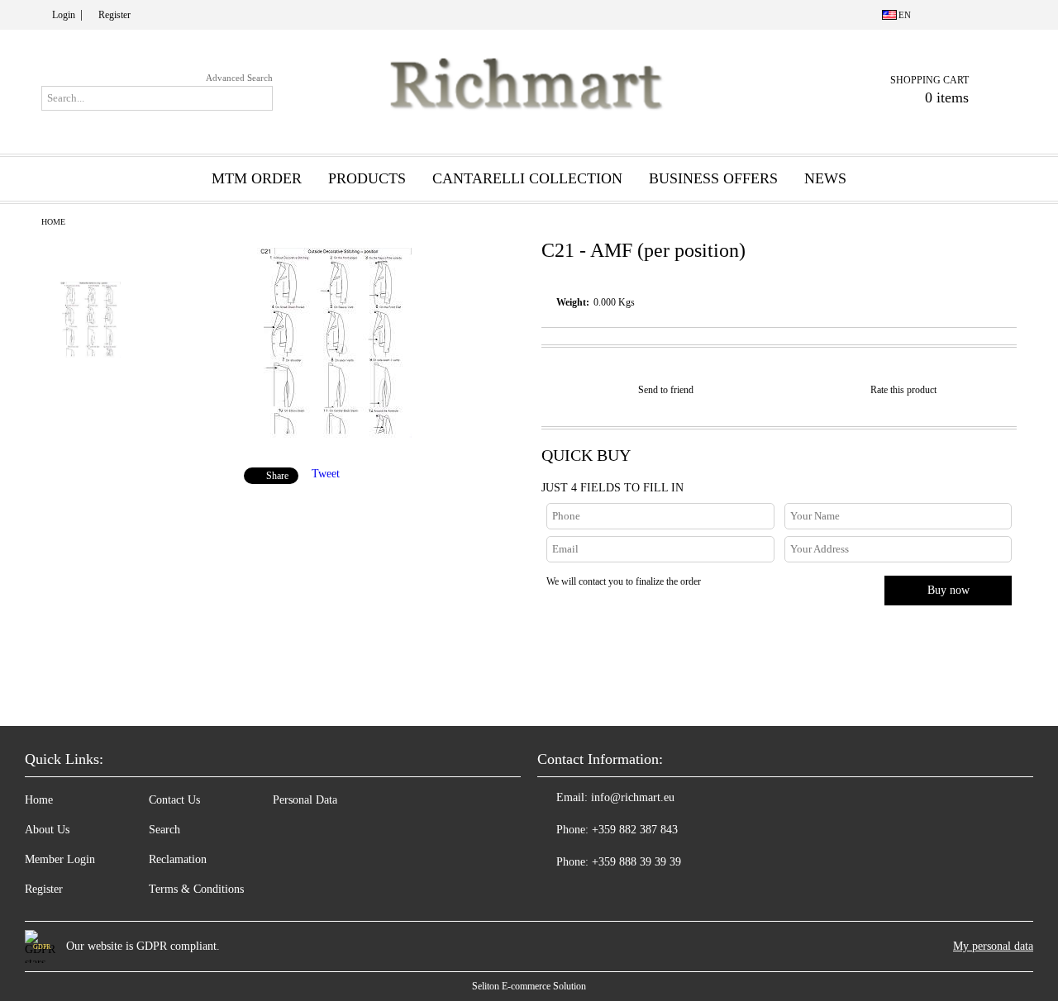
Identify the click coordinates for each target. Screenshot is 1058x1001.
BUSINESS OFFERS (713, 178)
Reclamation (178, 859)
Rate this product (903, 390)
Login (63, 15)
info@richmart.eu (632, 797)
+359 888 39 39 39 (636, 862)
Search (164, 829)
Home (53, 221)
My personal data (993, 946)
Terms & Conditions (196, 889)
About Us (47, 829)
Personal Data (305, 800)
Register (114, 15)
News (825, 178)
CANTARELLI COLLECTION (527, 178)
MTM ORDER (257, 178)
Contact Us (174, 800)
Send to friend (665, 390)
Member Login (60, 859)
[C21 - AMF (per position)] (334, 434)
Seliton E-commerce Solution (529, 986)
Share (277, 476)
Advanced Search (239, 78)
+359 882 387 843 (635, 829)
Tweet (326, 473)
